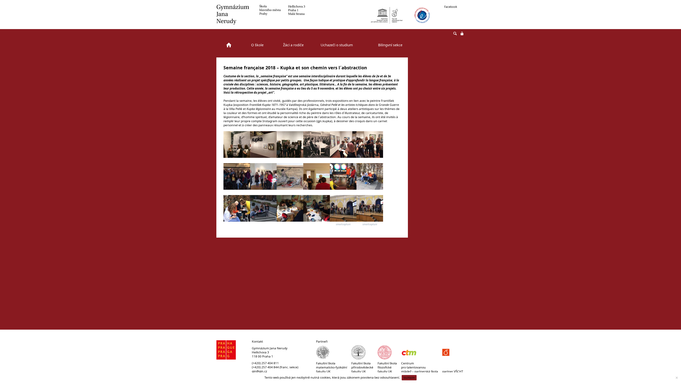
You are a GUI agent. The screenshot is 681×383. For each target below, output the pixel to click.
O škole (257, 45)
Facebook (450, 7)
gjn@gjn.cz (259, 371)
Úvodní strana (228, 45)
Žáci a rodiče (293, 45)
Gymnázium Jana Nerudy (260, 14)
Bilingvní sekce (390, 45)
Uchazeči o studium (337, 45)
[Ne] (676, 377)
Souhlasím (409, 377)
